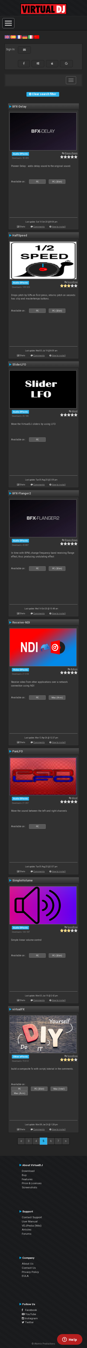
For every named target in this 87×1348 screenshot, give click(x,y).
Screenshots (29, 1187)
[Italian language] (30, 36)
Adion (74, 669)
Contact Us (29, 1267)
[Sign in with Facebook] (24, 63)
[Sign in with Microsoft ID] (38, 63)
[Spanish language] (13, 36)
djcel (74, 411)
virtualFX (18, 1009)
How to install (59, 226)
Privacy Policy (30, 1272)
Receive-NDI (21, 622)
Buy (24, 1175)
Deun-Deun (71, 153)
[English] (7, 36)
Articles (26, 1229)
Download (28, 1171)
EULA (25, 1276)
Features (27, 1179)
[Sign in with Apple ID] (52, 63)
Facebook (30, 1310)
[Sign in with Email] (24, 49)
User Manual (30, 1221)
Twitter (29, 1322)
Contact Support (32, 1217)
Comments (39, 226)
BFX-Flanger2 (21, 493)
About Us (27, 1263)
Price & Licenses (32, 1183)
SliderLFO (19, 364)
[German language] (24, 36)
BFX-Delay (19, 106)
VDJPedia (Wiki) (32, 1225)
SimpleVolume (22, 880)
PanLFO (17, 751)
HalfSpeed (19, 235)
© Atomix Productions (43, 1343)
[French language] (19, 36)
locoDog (72, 282)
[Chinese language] (36, 36)
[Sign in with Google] (66, 63)
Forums (26, 1233)
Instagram (31, 1318)
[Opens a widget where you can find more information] (69, 1340)
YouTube (30, 1314)
